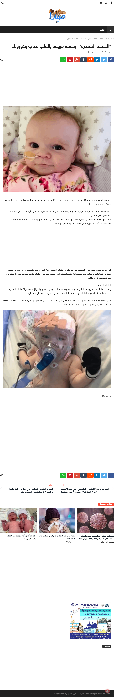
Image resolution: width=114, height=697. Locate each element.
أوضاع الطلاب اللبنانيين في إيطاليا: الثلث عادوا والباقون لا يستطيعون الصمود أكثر (31, 488)
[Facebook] (111, 2)
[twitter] (104, 59)
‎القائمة (102, 30)
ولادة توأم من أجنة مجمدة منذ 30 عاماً (22, 535)
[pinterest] (70, 59)
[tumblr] (83, 59)
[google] (77, 59)
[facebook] (111, 59)
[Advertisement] (57, 86)
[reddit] (90, 59)
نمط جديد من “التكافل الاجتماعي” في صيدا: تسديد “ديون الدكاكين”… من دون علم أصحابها (85, 488)
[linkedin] (97, 59)
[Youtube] (106, 2)
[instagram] (101, 2)
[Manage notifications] (107, 691)
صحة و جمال (103, 38)
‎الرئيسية (111, 38)
